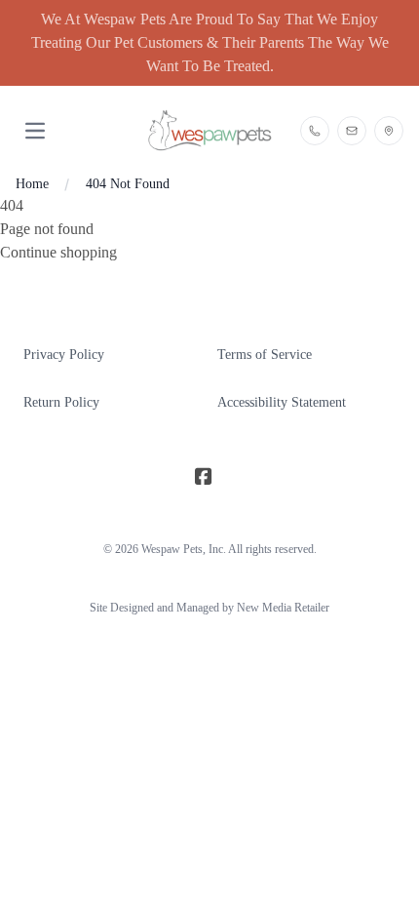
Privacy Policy (63, 354)
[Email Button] (352, 131)
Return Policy (61, 402)
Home (32, 184)
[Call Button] (315, 131)
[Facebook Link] (203, 477)
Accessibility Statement (281, 402)
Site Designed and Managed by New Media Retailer (209, 607)
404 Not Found (128, 184)
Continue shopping (58, 252)
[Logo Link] (210, 130)
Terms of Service (264, 354)
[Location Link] (389, 131)
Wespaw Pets (172, 549)
